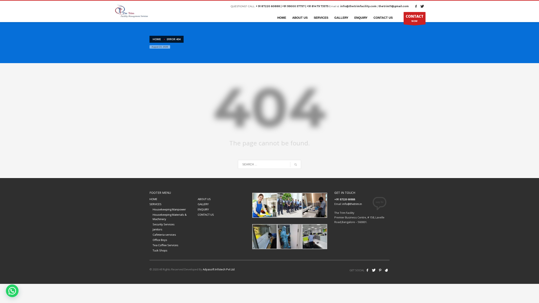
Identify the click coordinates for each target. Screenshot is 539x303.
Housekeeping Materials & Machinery (170, 217)
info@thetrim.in (352, 204)
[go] (295, 164)
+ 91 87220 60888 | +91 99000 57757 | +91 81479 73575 (292, 6)
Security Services (164, 224)
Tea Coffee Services (165, 245)
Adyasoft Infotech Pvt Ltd (219, 269)
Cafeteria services (164, 235)
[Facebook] (416, 6)
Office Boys (160, 240)
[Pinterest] (380, 270)
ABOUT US (204, 199)
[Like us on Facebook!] (367, 270)
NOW (414, 18)
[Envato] (386, 270)
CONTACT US (206, 215)
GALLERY (203, 204)
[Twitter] (422, 6)
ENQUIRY (203, 209)
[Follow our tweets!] (374, 270)
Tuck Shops (160, 250)
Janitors (157, 229)
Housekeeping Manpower (169, 209)
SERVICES (155, 204)
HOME (153, 199)
